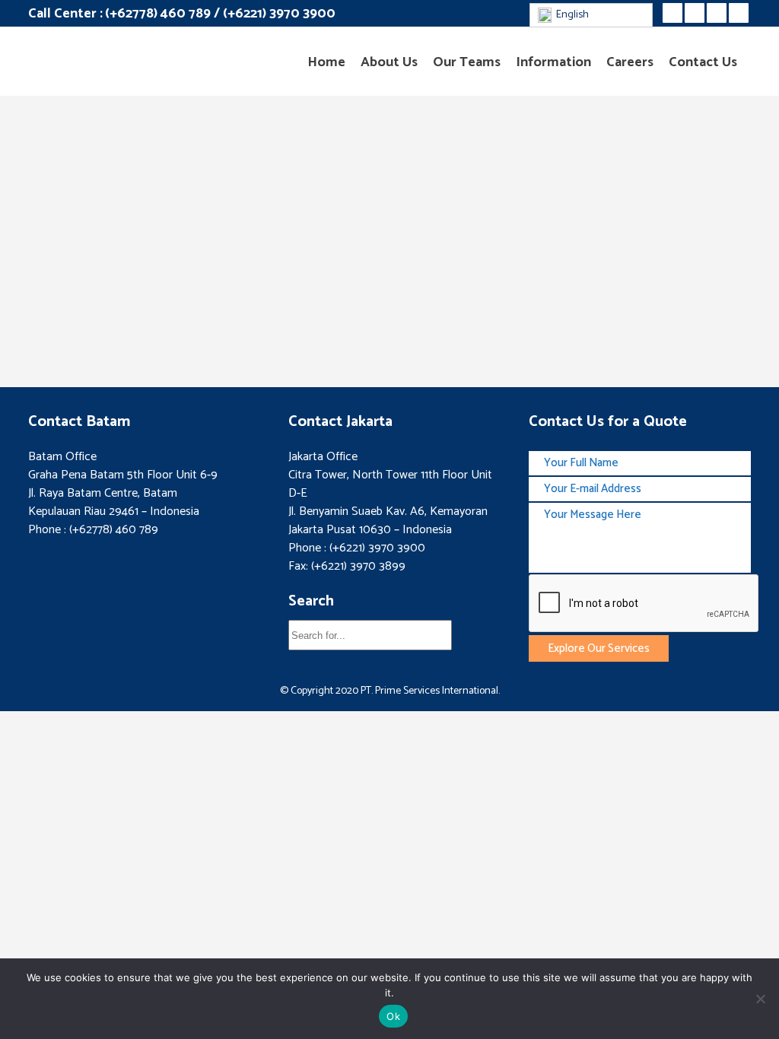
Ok (393, 1016)
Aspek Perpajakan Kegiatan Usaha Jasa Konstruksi (357, 304)
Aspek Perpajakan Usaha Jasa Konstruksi (136, 293)
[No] (760, 998)
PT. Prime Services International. (429, 691)
